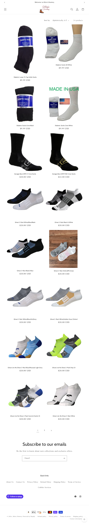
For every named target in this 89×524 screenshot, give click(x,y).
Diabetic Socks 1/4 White (64, 65)
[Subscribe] (64, 458)
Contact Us (20, 482)
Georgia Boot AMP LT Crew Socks (25, 174)
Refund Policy (45, 482)
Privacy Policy (32, 482)
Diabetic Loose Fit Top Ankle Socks (25, 77)
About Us (10, 482)
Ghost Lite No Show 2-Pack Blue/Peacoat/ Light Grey (25, 367)
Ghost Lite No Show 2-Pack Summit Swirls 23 (25, 416)
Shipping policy (78, 516)
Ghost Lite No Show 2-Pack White (64, 416)
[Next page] (51, 430)
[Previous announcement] (4, 2)
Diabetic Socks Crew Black (25, 125)
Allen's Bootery (17, 516)
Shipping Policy (59, 482)
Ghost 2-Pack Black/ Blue (25, 271)
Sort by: (47, 20)
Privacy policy (53, 516)
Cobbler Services (44, 487)
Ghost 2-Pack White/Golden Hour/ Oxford (63, 319)
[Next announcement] (84, 2)
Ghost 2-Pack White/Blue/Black (25, 222)
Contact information (76, 519)
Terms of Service (74, 482)
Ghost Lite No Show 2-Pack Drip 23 (63, 367)
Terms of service (65, 516)
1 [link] (37, 430)
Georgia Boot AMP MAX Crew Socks (64, 174)
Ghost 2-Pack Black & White (64, 222)
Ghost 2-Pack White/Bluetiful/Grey (25, 319)
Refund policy (42, 516)
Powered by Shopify (29, 516)
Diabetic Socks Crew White (64, 125)
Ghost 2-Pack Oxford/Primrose (64, 271)
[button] (5, 9)
